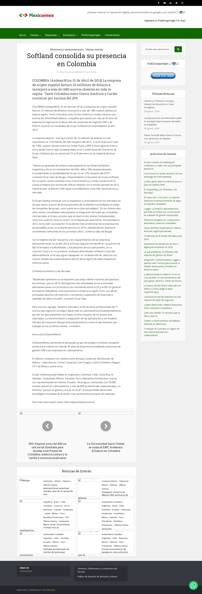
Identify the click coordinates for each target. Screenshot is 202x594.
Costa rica (58, 505)
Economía (69, 35)
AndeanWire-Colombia (112, 502)
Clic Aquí (180, 20)
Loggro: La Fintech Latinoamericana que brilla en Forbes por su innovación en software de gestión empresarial (162, 212)
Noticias (66, 481)
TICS (67, 517)
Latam (47, 513)
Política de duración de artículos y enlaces (97, 576)
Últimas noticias (94, 49)
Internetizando (48, 590)
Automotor (48, 481)
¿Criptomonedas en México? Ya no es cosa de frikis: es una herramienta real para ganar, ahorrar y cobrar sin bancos (163, 277)
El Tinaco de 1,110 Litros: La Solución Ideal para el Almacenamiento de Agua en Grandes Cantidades (162, 200)
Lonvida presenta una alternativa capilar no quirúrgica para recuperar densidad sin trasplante (163, 121)
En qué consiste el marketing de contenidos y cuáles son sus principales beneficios (162, 165)
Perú (62, 513)
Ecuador (115, 509)
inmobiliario (119, 513)
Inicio (22, 35)
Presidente (107, 521)
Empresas (50, 35)
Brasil (56, 502)
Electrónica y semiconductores (67, 49)
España (57, 509)
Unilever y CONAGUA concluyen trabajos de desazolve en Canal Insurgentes (159, 104)
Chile (63, 502)
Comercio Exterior (110, 481)
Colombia (47, 505)
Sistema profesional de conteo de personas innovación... (44, 552)
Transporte (107, 545)
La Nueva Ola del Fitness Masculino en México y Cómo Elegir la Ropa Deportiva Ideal (162, 288)
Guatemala (68, 509)
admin (94, 72)
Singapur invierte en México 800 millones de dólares (103, 495)
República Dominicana (53, 517)
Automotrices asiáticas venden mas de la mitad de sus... (58, 491)
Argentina (47, 502)
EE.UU (67, 505)
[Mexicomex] (36, 14)
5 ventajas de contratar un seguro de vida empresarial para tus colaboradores (161, 332)
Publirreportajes (90, 35)
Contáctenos (112, 35)
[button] (193, 585)
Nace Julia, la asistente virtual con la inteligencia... (45, 527)
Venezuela (64, 521)
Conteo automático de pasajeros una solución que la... (103, 552)
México (58, 481)
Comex (34, 35)
